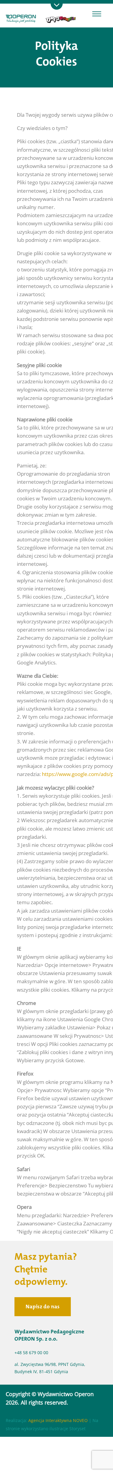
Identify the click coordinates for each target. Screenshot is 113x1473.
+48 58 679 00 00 (31, 1352)
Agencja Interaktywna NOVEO (58, 1420)
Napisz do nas (43, 1306)
